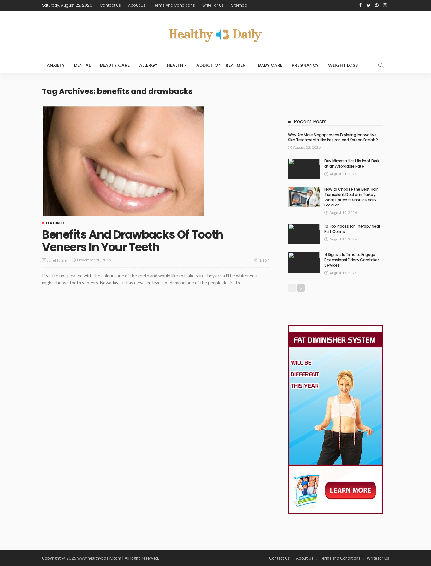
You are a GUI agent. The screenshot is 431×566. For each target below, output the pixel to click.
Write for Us (213, 5)
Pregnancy (305, 65)
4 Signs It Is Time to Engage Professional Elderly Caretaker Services (351, 260)
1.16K (264, 260)
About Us (136, 5)
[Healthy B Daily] (215, 34)
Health (175, 65)
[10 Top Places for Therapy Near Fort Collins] (304, 234)
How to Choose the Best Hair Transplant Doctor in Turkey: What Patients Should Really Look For (350, 197)
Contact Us (110, 5)
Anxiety (56, 65)
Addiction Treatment (222, 65)
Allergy (148, 65)
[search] (381, 65)
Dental (82, 65)
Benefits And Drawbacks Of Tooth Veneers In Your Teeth (132, 241)
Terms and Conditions (174, 5)
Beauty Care (115, 65)
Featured (55, 223)
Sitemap (239, 5)
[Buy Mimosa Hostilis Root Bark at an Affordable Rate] (304, 169)
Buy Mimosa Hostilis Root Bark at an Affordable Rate (351, 163)
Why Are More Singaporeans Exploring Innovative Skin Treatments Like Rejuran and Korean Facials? (333, 137)
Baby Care (270, 65)
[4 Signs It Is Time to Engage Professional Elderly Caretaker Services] (304, 262)
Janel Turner (57, 260)
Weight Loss (343, 65)
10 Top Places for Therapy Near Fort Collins (352, 228)
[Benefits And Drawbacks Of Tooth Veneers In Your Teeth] (123, 160)
